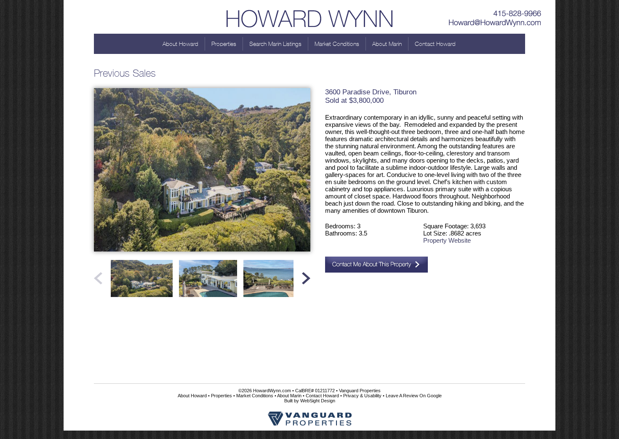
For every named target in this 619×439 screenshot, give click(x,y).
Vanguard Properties (360, 390)
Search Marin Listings (275, 43)
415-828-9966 (495, 10)
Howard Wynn (309, 17)
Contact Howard (435, 43)
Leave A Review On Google (414, 395)
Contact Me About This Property (376, 265)
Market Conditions (337, 43)
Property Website (447, 240)
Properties (223, 43)
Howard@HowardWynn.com (495, 23)
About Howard (180, 43)
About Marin (387, 43)
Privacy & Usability (362, 395)
